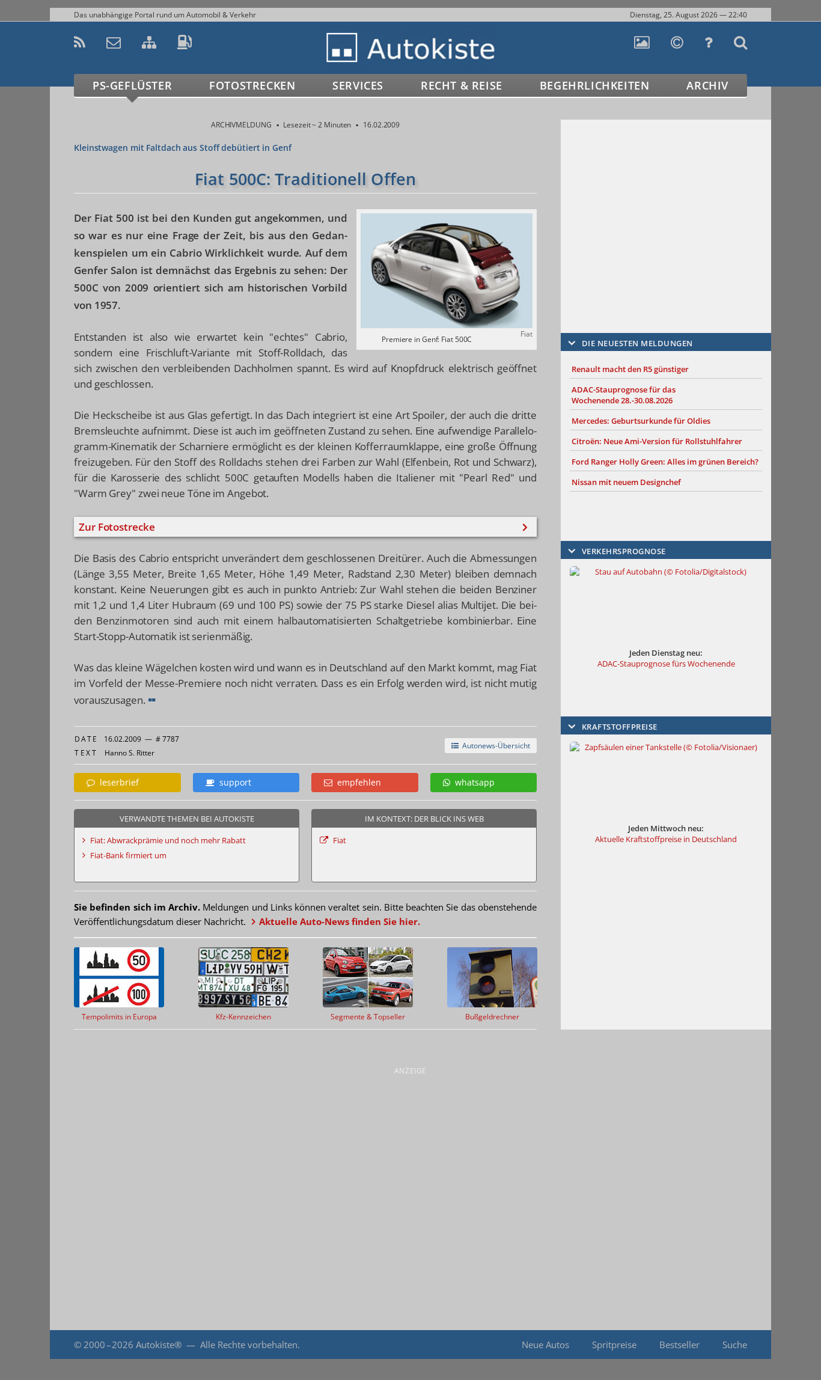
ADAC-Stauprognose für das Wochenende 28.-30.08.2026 (624, 395)
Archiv (707, 85)
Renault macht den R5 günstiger (630, 369)
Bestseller (679, 1345)
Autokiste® (159, 1345)
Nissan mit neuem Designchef (626, 482)
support (233, 782)
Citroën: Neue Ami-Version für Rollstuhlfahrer (657, 441)
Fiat (339, 840)
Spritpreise (614, 1345)
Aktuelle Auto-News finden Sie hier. (339, 921)
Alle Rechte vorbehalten (249, 1345)
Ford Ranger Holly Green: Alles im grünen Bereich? (665, 461)
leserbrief (117, 782)
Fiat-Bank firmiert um (128, 855)
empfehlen (356, 782)
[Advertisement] (666, 208)
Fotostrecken (252, 85)
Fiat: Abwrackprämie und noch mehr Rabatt (168, 840)
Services (357, 85)
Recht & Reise (461, 85)
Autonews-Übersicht (494, 745)
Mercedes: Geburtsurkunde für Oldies (641, 420)
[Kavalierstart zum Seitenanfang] (745, 1344)
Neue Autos (545, 1345)
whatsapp (472, 782)
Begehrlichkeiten (595, 85)
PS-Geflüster (132, 85)
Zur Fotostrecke (117, 527)
